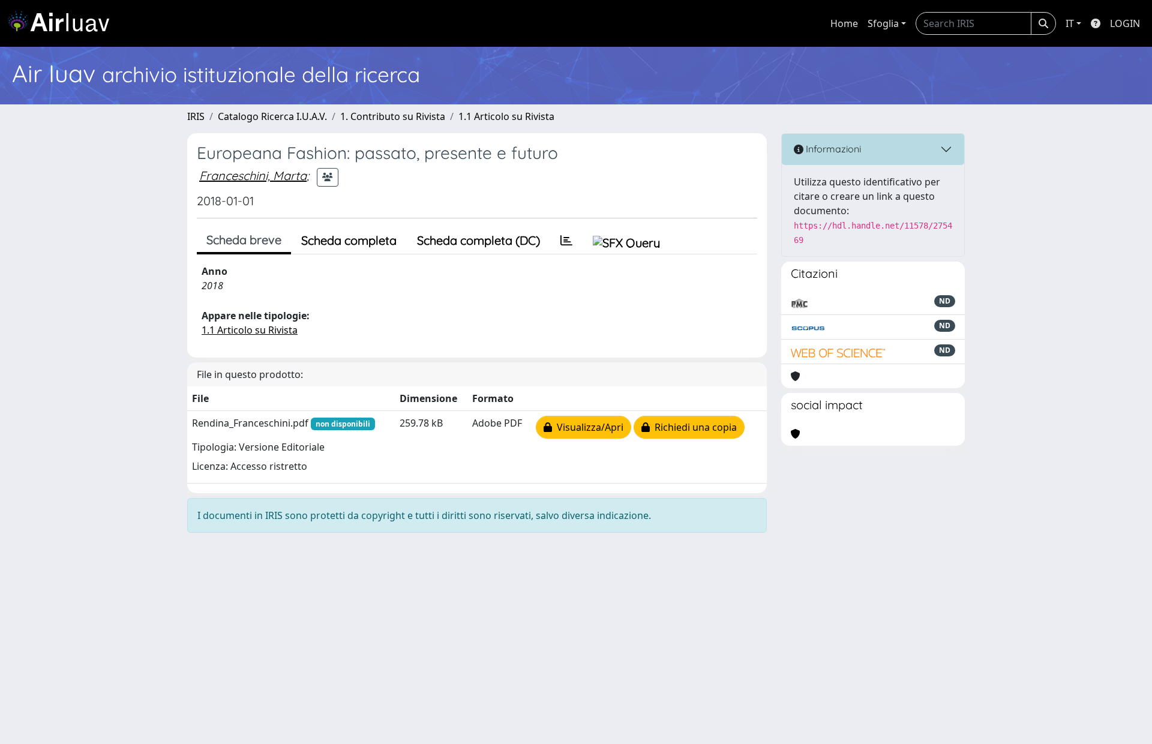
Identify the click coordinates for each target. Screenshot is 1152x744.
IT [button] (1070, 23)
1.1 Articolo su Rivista (506, 116)
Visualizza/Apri (587, 427)
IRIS (196, 116)
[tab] (566, 240)
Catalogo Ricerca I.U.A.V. (272, 116)
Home (844, 23)
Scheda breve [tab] (243, 239)
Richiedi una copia (693, 427)
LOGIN (1125, 23)
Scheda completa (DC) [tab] (478, 240)
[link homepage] (63, 23)
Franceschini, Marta (253, 175)
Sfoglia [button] (883, 23)
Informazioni (832, 149)
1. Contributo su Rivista (392, 116)
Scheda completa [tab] (349, 240)
